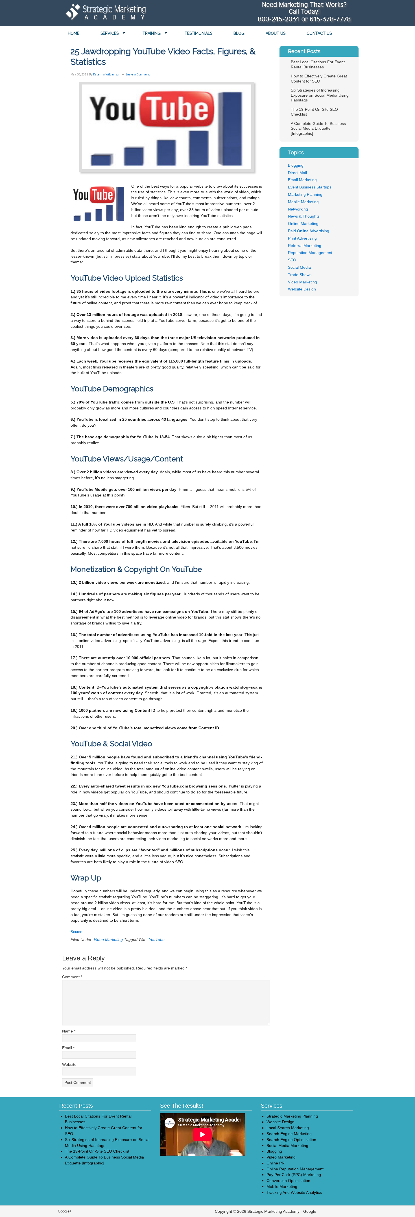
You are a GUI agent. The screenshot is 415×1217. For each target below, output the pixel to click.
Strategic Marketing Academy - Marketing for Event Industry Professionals (104, 13)
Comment (72, 977)
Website (69, 1064)
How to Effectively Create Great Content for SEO (319, 78)
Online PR (276, 1163)
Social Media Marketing (287, 1145)
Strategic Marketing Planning (292, 1116)
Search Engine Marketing (289, 1133)
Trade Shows (299, 274)
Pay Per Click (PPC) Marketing (294, 1174)
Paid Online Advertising (308, 231)
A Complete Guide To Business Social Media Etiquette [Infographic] (318, 128)
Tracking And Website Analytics (294, 1192)
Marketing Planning (305, 194)
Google (309, 1211)
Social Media (299, 267)
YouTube (157, 939)
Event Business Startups (309, 187)
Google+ (65, 1211)
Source (76, 932)
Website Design (302, 289)
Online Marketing (303, 223)
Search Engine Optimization (291, 1139)
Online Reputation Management (295, 1169)
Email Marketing (302, 179)
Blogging (295, 165)
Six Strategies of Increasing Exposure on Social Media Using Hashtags (320, 95)
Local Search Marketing (288, 1127)
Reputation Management (310, 252)
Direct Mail (297, 172)
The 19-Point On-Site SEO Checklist (97, 1151)
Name (68, 1031)
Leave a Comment (138, 74)
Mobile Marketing (303, 201)
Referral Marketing (304, 245)
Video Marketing (108, 939)
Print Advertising (302, 238)
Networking (298, 209)
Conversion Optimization (288, 1180)
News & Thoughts (304, 216)
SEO (292, 260)
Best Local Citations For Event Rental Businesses (318, 64)
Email (68, 1047)
